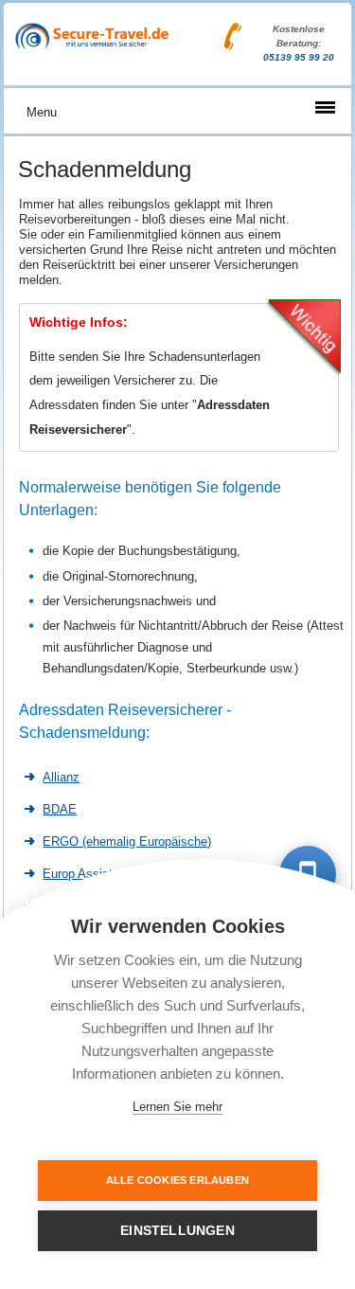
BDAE (60, 809)
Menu (42, 112)
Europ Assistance (91, 874)
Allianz (61, 777)
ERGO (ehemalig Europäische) (127, 841)
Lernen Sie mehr (177, 1107)
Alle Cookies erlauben (177, 1180)
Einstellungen (177, 1231)
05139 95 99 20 (298, 57)
